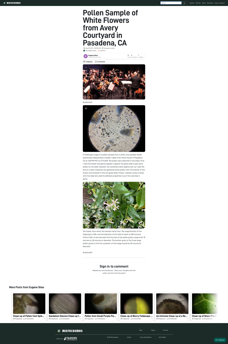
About (203, 3)
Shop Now (210, 3)
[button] (29, 306)
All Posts (198, 3)
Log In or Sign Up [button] (219, 3)
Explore (192, 3)
